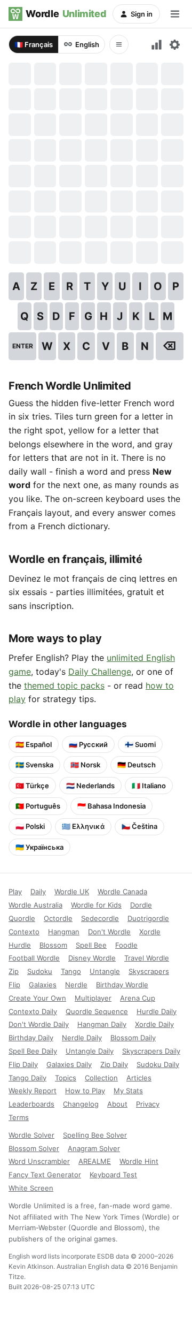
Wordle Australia (35, 905)
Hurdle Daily (157, 1011)
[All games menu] (119, 44)
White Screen (31, 1188)
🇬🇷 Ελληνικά (83, 826)
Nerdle (76, 984)
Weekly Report (33, 1090)
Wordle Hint (138, 1161)
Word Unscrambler (39, 1161)
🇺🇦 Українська (39, 847)
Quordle (22, 918)
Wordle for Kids (96, 905)
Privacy (147, 1104)
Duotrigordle (148, 918)
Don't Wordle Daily (39, 1024)
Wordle (66, 13)
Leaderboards (31, 1104)
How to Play (85, 1090)
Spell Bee (91, 945)
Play (15, 891)
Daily (38, 891)
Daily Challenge (99, 671)
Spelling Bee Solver (95, 1135)
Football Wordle (34, 958)
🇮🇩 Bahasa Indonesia (111, 806)
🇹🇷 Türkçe (32, 785)
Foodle (126, 945)
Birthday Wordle (122, 984)
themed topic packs (64, 685)
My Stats (128, 1090)
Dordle (141, 905)
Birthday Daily (31, 1037)
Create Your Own (37, 998)
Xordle (150, 931)
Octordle (58, 918)
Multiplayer (93, 998)
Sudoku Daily (158, 1064)
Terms (19, 1117)
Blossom (53, 945)
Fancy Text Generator (45, 1174)
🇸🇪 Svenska (34, 764)
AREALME (94, 1161)
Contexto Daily (33, 1011)
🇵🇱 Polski (30, 826)
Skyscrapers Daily (151, 1051)
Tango (71, 971)
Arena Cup (137, 998)
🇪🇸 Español (33, 744)
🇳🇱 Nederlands (90, 785)
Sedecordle (100, 918)
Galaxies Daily (69, 1064)
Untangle (105, 971)
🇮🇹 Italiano (149, 785)
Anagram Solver (94, 1148)
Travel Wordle (146, 958)
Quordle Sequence (97, 1011)
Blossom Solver (34, 1148)
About (117, 1104)
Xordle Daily (154, 1024)
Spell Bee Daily (33, 1051)
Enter (22, 346)
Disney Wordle (92, 958)
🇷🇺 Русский (88, 744)
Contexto (24, 931)
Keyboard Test (113, 1174)
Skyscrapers (149, 971)
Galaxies (43, 984)
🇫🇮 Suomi (140, 744)
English (87, 44)
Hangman (63, 931)
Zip (14, 971)
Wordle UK (71, 891)
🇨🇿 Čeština (139, 826)
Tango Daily (27, 1077)
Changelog (81, 1104)
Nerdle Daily (82, 1037)
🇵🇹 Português (37, 806)
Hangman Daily (101, 1024)
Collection (101, 1077)
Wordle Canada (122, 891)
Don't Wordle (109, 931)
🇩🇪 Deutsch (136, 764)
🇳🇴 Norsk (85, 764)
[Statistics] (157, 44)
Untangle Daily (90, 1051)
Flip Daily (23, 1064)
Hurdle (20, 945)
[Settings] (174, 44)
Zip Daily (114, 1064)
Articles (138, 1077)
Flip (14, 984)
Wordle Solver (31, 1135)
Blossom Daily (133, 1037)
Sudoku (39, 971)
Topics (65, 1077)
